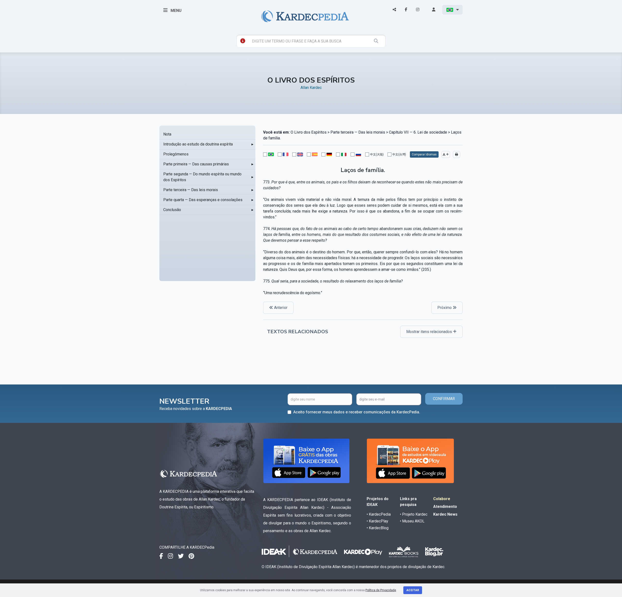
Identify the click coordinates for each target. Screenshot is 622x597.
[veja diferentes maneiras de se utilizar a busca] (242, 40)
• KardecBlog (378, 528)
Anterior (280, 307)
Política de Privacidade (380, 590)
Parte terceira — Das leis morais (190, 190)
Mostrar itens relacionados (429, 331)
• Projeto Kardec (413, 514)
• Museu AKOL (412, 521)
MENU (175, 10)
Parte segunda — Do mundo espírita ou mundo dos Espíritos (202, 177)
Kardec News (445, 514)
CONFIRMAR (444, 398)
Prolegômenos (176, 154)
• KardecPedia (379, 514)
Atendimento (445, 506)
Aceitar (412, 590)
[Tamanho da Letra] (445, 154)
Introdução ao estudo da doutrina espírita (198, 144)
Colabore (441, 498)
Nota (167, 134)
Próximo (445, 307)
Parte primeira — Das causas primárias (196, 164)
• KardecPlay (377, 521)
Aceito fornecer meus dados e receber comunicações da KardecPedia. (356, 412)
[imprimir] (456, 154)
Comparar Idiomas (424, 154)
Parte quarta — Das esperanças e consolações (202, 199)
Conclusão (172, 209)
